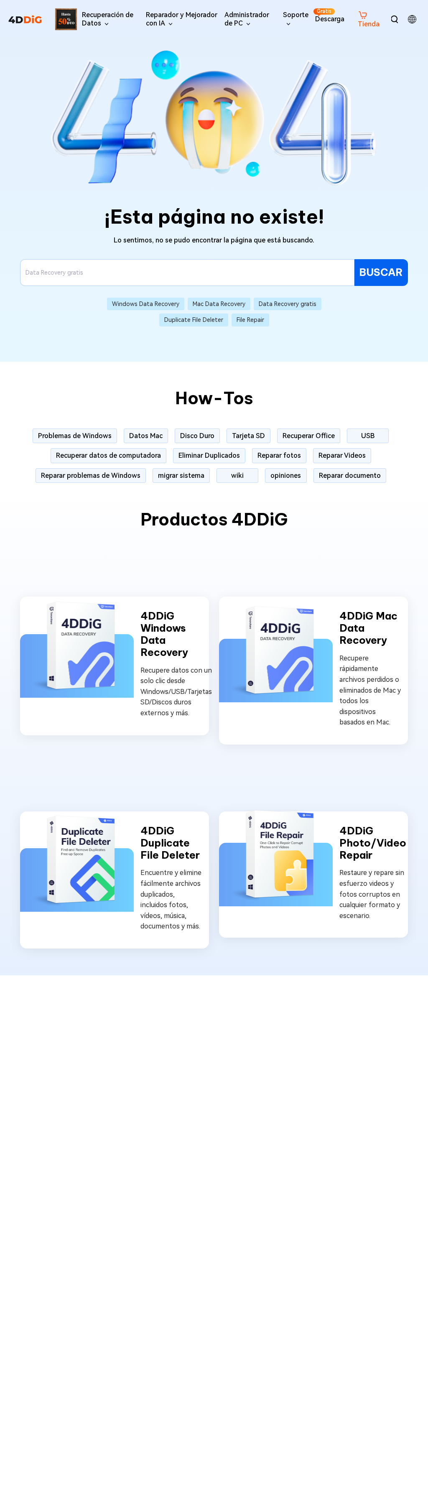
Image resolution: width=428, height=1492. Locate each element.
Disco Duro (197, 436)
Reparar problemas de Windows (90, 475)
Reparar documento (350, 475)
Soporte (295, 15)
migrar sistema (181, 475)
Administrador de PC (246, 19)
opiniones (285, 475)
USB (367, 436)
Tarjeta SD (248, 436)
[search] (394, 19)
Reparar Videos (342, 455)
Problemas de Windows (75, 436)
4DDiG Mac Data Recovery (368, 628)
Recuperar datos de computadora (108, 455)
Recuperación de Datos (107, 19)
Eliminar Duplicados (209, 455)
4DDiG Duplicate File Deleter (170, 843)
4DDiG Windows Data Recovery (164, 634)
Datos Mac (146, 436)
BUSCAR (381, 272)
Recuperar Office (309, 436)
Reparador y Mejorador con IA (181, 19)
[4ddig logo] (25, 19)
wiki (237, 475)
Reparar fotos (279, 455)
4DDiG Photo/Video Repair (372, 843)
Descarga (329, 15)
